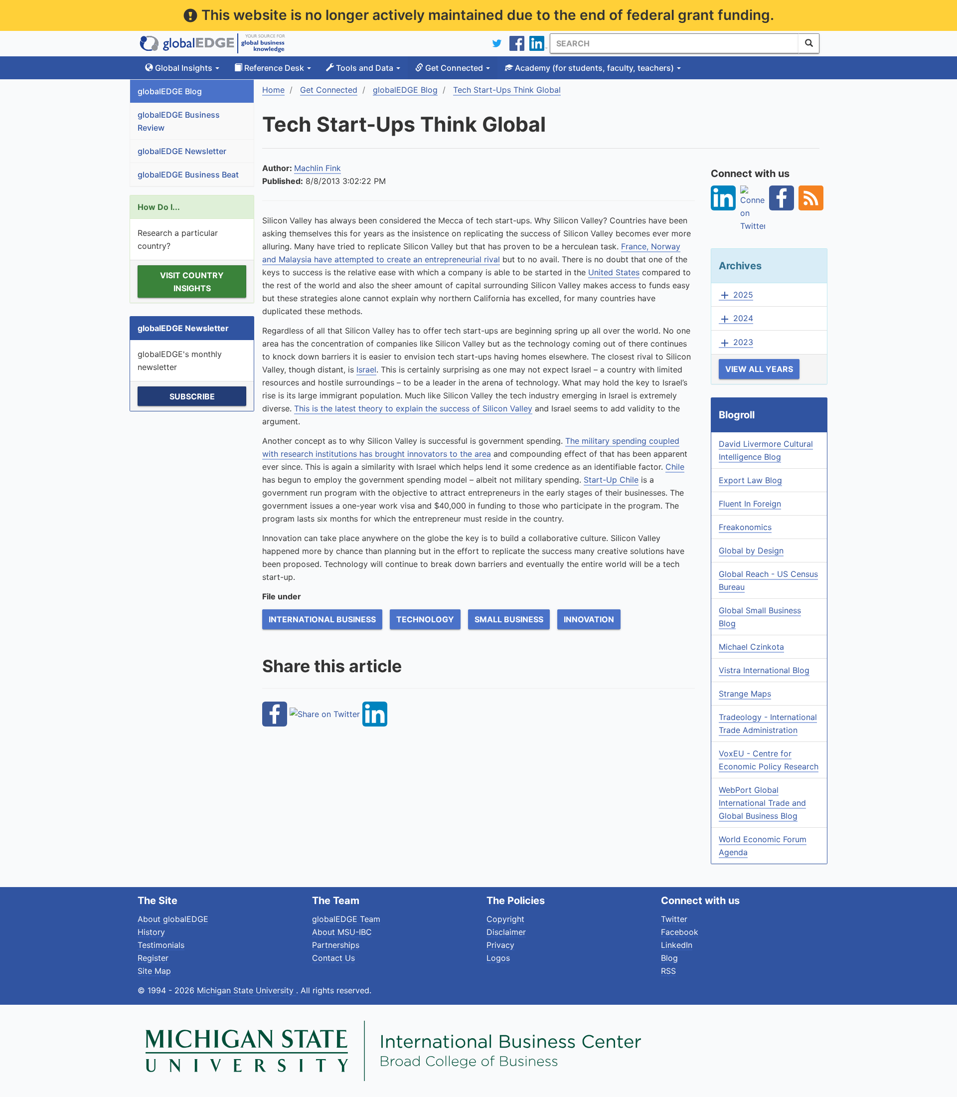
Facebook (679, 932)
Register (153, 958)
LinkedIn (676, 945)
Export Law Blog (750, 480)
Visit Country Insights (192, 281)
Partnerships (335, 945)
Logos (498, 958)
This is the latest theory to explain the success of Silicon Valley (413, 408)
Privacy (500, 945)
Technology (425, 619)
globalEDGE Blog (170, 91)
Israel (366, 369)
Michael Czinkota (751, 647)
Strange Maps (745, 694)
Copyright (505, 919)
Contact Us (333, 958)
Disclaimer (506, 932)
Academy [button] (593, 68)
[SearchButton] (808, 43)
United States (613, 272)
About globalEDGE (173, 919)
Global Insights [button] (183, 68)
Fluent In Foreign (750, 504)
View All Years (759, 369)
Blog (669, 958)
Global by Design (751, 550)
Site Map (154, 971)
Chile (674, 467)
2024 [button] (736, 318)
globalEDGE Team (346, 919)
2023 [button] (736, 342)
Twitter (674, 919)
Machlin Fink (317, 168)
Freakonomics (745, 527)
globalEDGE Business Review (179, 121)
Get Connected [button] (454, 68)
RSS (668, 971)
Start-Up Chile (611, 480)
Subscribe (192, 396)
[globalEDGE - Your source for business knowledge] (212, 43)
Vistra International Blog (764, 670)
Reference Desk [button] (274, 68)
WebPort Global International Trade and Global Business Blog (762, 803)
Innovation (589, 619)
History (151, 932)
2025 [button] (736, 295)
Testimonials (161, 945)
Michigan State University (246, 990)
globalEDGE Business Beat (188, 175)
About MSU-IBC (342, 932)
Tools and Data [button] (364, 68)
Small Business (509, 619)
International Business (322, 619)
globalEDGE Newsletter (182, 151)
